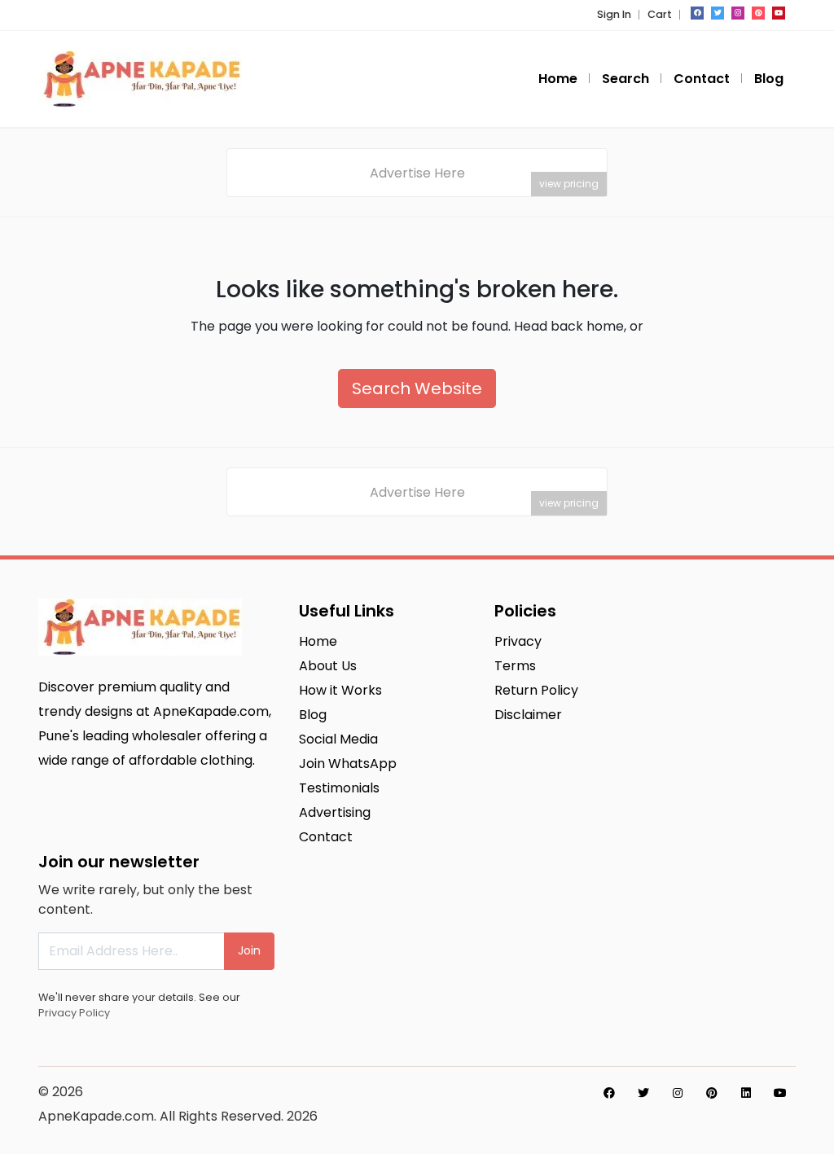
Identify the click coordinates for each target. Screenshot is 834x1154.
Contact (702, 78)
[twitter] (717, 13)
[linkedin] (746, 1093)
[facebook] (697, 13)
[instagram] (737, 13)
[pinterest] (758, 13)
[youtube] (778, 13)
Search (625, 78)
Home (557, 78)
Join (249, 950)
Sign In (614, 14)
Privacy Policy (74, 1013)
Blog (769, 78)
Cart (659, 14)
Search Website (417, 388)
